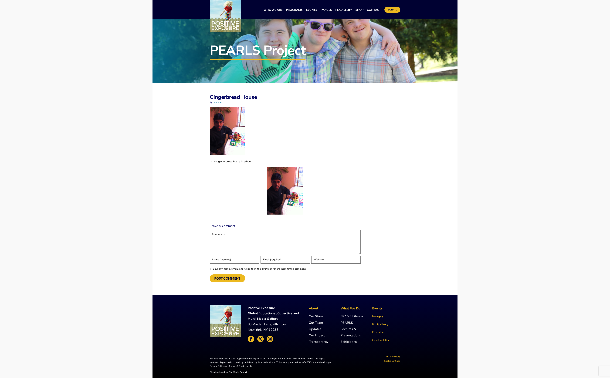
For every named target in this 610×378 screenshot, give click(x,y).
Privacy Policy (217, 366)
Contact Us (380, 340)
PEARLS (347, 323)
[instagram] (270, 339)
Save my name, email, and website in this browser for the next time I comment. (259, 269)
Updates (315, 329)
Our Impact (317, 335)
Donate (377, 332)
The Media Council (238, 372)
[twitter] (260, 339)
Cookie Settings (392, 360)
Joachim (217, 102)
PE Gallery (380, 324)
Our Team (316, 323)
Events (377, 308)
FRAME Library (352, 316)
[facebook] (251, 339)
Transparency (318, 342)
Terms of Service (237, 366)
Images (377, 316)
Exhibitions (349, 342)
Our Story (316, 316)
